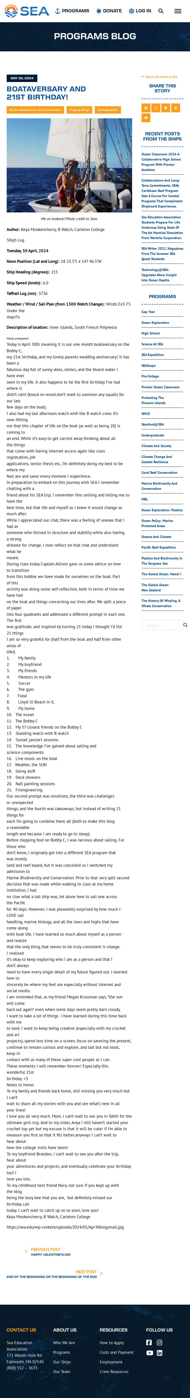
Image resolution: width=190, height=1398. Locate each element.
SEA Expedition (153, 354)
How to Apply (112, 1342)
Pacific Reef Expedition (159, 547)
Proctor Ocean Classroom (160, 387)
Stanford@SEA (153, 424)
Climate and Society (156, 446)
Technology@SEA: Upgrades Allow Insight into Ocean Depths (159, 274)
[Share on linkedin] (165, 107)
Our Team (61, 1371)
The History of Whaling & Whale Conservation (161, 603)
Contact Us (21, 1330)
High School (151, 333)
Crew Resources (114, 1371)
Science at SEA (152, 344)
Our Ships (62, 1361)
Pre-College (150, 376)
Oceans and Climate (156, 537)
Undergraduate (108, 110)
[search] (185, 625)
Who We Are (64, 1342)
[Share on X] (155, 107)
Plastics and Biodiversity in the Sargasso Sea (162, 561)
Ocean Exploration (155, 322)
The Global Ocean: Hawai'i (161, 574)
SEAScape (149, 365)
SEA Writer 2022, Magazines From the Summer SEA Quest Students (162, 253)
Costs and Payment (117, 1352)
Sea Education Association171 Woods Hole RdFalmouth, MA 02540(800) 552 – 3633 (25, 1355)
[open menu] (177, 11)
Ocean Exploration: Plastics (162, 510)
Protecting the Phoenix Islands (154, 400)
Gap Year (148, 311)
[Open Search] (161, 11)
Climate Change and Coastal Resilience (157, 459)
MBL (145, 499)
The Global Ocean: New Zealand (155, 587)
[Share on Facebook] (146, 107)
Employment (111, 1361)
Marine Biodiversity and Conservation (35, 110)
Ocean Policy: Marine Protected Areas (157, 523)
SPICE (146, 413)
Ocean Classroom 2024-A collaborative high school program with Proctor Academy (161, 162)
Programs (61, 1352)
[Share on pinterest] (175, 107)
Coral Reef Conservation (159, 472)
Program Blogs (80, 110)
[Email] (146, 117)
